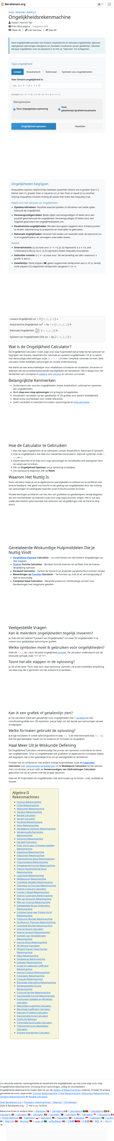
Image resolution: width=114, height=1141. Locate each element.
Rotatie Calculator (26, 815)
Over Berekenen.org (10, 1102)
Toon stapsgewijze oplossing (32, 108)
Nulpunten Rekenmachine (30, 808)
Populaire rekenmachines (37, 1102)
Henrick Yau (26, 22)
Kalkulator (29, 1117)
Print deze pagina (20, 26)
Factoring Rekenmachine (30, 838)
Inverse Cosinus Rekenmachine (33, 972)
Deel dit (52, 30)
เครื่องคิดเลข (55, 1121)
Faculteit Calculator (27, 842)
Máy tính (9, 1121)
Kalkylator (95, 1117)
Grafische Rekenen (27, 1019)
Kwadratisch (34, 71)
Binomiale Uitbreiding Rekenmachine (36, 982)
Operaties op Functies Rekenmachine (36, 885)
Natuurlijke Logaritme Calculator (34, 1005)
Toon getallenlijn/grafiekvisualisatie (78, 109)
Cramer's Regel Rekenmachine (33, 892)
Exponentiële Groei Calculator (32, 1015)
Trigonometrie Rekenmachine (32, 862)
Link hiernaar (34, 30)
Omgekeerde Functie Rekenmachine (36, 865)
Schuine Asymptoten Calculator (33, 1032)
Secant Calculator (26, 818)
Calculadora (76, 1111)
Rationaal (51, 71)
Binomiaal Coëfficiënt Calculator (33, 1009)
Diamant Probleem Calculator (32, 1012)
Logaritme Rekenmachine (30, 875)
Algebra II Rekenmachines (67, 1090)
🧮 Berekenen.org (13, 4)
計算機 (70, 1121)
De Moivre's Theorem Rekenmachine (36, 922)
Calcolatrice (58, 1111)
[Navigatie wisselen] (109, 4)
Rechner (24, 1121)
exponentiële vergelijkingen (40, 765)
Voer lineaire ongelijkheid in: (27, 79)
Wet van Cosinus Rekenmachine (33, 902)
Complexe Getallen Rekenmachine (35, 882)
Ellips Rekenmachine (27, 955)
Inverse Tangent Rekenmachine (33, 932)
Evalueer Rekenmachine (29, 962)
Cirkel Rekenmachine (28, 805)
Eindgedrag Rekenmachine (31, 959)
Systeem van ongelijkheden (77, 71)
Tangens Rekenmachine (29, 812)
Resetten (80, 126)
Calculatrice (104, 1114)
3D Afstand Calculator (28, 945)
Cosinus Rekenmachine (29, 802)
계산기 (108, 1121)
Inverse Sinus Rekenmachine (32, 942)
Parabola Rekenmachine (29, 822)
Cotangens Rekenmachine (30, 975)
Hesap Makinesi (10, 1117)
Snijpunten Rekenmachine (30, 855)
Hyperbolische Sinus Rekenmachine (35, 858)
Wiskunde (20, 12)
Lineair (17, 71)
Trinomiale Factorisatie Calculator (34, 1022)
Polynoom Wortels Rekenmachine (34, 919)
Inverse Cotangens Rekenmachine (35, 895)
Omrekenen (70, 1102)
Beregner (41, 1111)
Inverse (17, 564)
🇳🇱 (99, 4)
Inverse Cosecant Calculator (31, 888)
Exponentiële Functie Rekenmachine (36, 995)
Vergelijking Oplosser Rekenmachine (36, 828)
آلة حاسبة (38, 1121)
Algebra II (31, 12)
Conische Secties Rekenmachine (33, 992)
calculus (57, 374)
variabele (81, 717)
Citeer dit (16, 30)
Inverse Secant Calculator (30, 929)
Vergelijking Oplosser (25, 557)
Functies (36, 574)
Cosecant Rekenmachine (30, 979)
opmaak (62, 652)
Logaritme (89, 762)
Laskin (110, 1117)
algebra (43, 374)
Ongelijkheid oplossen (33, 126)
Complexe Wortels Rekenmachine (34, 925)
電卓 (97, 1121)
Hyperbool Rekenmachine (30, 852)
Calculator (5, 1114)
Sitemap (57, 1102)
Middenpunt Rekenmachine (31, 878)
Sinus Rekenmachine (28, 825)
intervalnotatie (81, 402)
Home (11, 12)
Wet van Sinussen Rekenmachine (34, 898)
